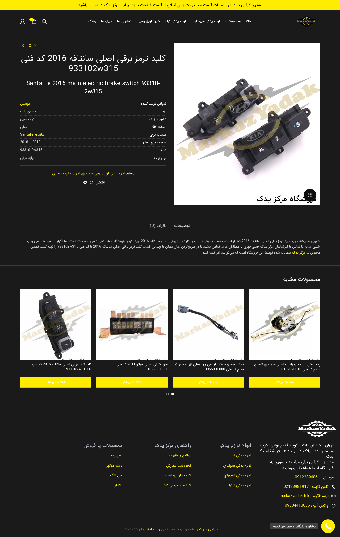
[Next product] (23, 46)
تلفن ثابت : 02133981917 (306, 487)
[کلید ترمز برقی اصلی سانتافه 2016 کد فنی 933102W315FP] (55, 324)
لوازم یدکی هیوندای (66, 173)
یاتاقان (118, 485)
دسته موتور (114, 465)
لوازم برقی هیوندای (95, 173)
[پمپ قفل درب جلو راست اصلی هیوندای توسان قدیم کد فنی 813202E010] (284, 324)
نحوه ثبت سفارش (178, 465)
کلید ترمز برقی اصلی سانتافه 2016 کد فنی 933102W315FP (61, 367)
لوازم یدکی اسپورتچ (237, 475)
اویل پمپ (115, 455)
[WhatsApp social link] (91, 182)
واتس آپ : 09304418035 (307, 505)
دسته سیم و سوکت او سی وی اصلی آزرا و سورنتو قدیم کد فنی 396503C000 (209, 367)
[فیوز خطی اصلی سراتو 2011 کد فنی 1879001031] (132, 324)
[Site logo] (306, 21)
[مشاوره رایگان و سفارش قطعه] (328, 526)
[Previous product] (35, 46)
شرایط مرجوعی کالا (177, 485)
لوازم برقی (118, 173)
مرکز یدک (298, 252)
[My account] (23, 21)
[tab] (182, 223)
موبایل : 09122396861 (314, 477)
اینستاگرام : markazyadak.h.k (304, 496)
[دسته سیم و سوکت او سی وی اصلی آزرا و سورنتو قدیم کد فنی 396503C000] (208, 324)
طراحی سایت (208, 529)
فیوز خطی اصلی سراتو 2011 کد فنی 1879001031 (142, 367)
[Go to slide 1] (172, 394)
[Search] (44, 21)
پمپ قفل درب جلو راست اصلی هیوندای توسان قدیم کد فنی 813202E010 (287, 367)
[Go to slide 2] (167, 394)
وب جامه (153, 529)
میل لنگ (116, 475)
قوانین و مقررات (179, 455)
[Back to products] (29, 46)
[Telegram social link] (85, 182)
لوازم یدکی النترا (239, 485)
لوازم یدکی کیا (241, 455)
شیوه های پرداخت (178, 475)
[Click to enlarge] (310, 195)
